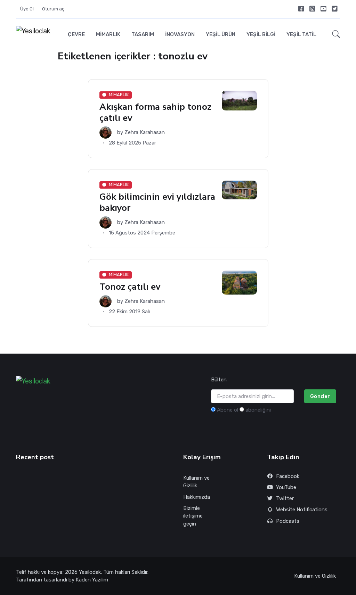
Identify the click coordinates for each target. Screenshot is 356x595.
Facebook (287, 476)
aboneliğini (258, 410)
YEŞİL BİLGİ (260, 34)
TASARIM (142, 34)
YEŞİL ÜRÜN (220, 34)
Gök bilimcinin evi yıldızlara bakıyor (157, 202)
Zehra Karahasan (144, 132)
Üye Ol (27, 8)
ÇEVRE (76, 34)
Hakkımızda (196, 497)
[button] (334, 34)
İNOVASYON (180, 34)
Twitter (285, 498)
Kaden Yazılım (92, 580)
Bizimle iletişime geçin (193, 516)
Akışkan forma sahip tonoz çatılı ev (155, 112)
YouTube (286, 487)
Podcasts (287, 521)
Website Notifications (301, 509)
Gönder (320, 396)
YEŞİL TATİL (301, 34)
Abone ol (227, 410)
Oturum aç (53, 8)
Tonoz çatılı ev (129, 287)
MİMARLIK (108, 34)
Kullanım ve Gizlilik (196, 482)
